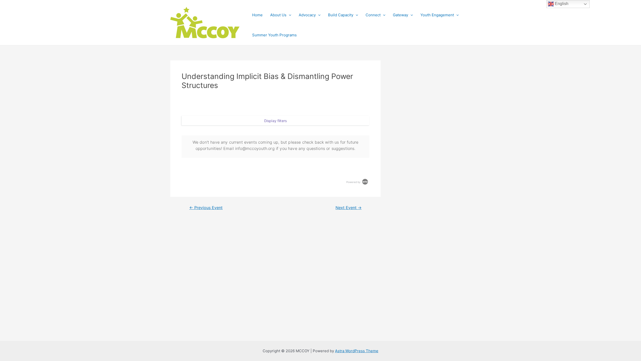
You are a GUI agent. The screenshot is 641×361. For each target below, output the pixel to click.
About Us (278, 15)
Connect (373, 15)
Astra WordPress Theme (356, 350)
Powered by (353, 182)
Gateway (400, 15)
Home (257, 15)
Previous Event (206, 208)
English (561, 4)
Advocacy (307, 15)
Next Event (349, 208)
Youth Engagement (437, 15)
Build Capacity (340, 15)
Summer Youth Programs (274, 35)
